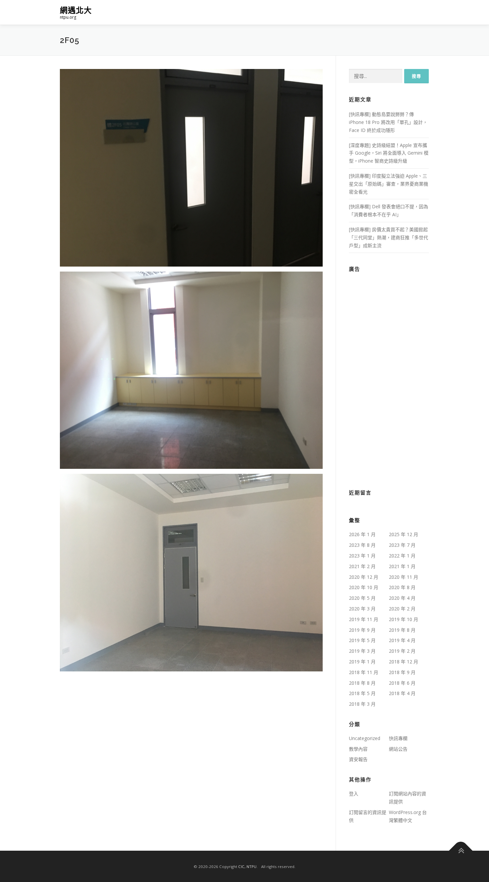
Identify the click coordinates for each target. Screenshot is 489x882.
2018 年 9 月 (402, 672)
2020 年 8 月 (402, 587)
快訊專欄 (398, 738)
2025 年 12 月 (403, 534)
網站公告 (398, 749)
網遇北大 (76, 10)
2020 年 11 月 (403, 577)
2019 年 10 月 (403, 619)
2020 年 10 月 (363, 587)
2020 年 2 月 (402, 608)
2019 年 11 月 (363, 619)
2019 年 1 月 (362, 661)
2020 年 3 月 (362, 608)
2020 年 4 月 (402, 598)
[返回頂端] (461, 851)
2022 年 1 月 (402, 555)
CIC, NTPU (247, 866)
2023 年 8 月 (362, 545)
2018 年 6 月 (402, 683)
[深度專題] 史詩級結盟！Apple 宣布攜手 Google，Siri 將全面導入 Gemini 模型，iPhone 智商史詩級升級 (388, 153)
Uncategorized (364, 738)
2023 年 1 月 (362, 555)
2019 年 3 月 (362, 651)
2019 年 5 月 (362, 640)
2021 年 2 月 (362, 566)
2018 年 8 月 (362, 683)
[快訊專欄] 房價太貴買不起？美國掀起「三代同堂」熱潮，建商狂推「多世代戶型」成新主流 (388, 237)
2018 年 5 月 (362, 693)
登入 (353, 793)
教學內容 (358, 749)
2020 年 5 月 (362, 598)
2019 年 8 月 (402, 630)
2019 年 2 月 (402, 651)
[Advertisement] (389, 376)
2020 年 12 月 (363, 577)
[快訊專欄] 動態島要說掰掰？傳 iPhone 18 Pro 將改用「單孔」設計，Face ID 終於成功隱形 (388, 122)
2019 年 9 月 (362, 630)
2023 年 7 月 (402, 545)
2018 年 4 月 (402, 693)
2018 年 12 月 (403, 661)
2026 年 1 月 (362, 534)
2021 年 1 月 (402, 566)
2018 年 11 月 (363, 672)
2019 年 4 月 (402, 640)
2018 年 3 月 (362, 704)
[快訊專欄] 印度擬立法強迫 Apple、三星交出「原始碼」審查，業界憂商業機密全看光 (388, 184)
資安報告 (358, 759)
